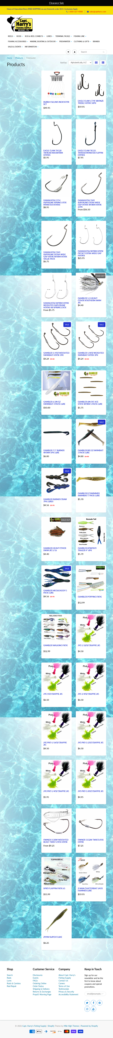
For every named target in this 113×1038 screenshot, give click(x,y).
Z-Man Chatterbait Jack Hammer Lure (90, 889)
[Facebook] (93, 1003)
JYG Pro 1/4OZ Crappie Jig (56, 791)
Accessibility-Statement (68, 994)
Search (10, 975)
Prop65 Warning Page (42, 994)
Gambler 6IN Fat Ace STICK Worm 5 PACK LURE (90, 403)
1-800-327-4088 (75, 11)
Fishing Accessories (17, 41)
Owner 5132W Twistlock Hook (91, 841)
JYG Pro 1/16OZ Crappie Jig (55, 743)
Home (9, 58)
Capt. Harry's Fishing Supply (34, 1026)
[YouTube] (93, 1009)
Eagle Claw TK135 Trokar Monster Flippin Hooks (90, 152)
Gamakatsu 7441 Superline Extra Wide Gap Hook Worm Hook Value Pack (55, 255)
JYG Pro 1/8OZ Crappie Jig (90, 791)
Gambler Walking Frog (55, 645)
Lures (49, 36)
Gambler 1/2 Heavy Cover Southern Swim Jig (89, 300)
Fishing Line (79, 36)
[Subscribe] (103, 993)
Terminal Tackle (62, 36)
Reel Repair (11, 986)
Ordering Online (39, 983)
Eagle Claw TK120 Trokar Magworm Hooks (53, 152)
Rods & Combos (14, 983)
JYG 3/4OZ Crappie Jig (88, 694)
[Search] (103, 52)
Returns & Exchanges (42, 991)
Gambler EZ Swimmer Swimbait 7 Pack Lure (89, 494)
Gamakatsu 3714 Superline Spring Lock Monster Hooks (55, 202)
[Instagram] (87, 1009)
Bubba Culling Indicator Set (56, 103)
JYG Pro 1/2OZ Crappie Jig (90, 742)
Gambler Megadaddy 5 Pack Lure (55, 591)
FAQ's (35, 980)
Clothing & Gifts (81, 41)
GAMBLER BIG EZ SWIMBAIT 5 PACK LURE (90, 451)
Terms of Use (64, 986)
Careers (62, 983)
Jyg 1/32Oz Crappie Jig (89, 645)
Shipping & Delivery (41, 989)
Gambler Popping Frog (90, 597)
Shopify (51, 1026)
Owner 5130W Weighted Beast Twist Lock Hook (55, 841)
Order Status (38, 986)
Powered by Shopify (89, 1026)
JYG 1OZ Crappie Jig (52, 694)
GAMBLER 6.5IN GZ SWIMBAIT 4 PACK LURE (54, 403)
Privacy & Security (66, 991)
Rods (19, 36)
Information (31, 47)
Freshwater (64, 41)
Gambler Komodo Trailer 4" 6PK (87, 549)
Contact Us (63, 980)
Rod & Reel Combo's (34, 36)
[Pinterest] (99, 1003)
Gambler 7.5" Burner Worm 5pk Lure (53, 451)
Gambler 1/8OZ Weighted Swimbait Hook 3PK (91, 354)
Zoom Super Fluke (52, 937)
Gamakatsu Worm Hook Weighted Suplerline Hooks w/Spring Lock (56, 305)
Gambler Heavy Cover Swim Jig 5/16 (54, 549)
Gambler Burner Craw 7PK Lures (55, 500)
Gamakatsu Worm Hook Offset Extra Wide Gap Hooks (90, 253)
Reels (10, 36)
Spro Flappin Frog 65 (54, 888)
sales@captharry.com (98, 11)
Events (35, 978)
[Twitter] (87, 1003)
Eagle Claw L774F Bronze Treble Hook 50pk (91, 102)
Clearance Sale (56, 3)
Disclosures (37, 975)
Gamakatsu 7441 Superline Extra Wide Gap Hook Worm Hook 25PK (90, 203)
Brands (96, 41)
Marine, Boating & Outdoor (43, 41)
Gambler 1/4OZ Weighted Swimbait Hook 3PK (56, 354)
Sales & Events (14, 47)
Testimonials (64, 989)
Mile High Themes (71, 1026)
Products (19, 58)
